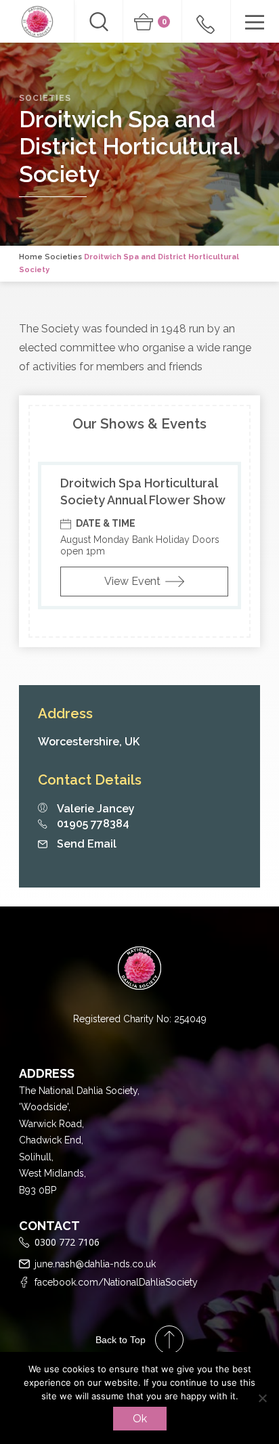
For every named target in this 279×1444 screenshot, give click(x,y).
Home (31, 257)
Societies (63, 257)
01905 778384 (93, 823)
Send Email (86, 844)
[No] (262, 1398)
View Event (132, 581)
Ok (140, 1418)
